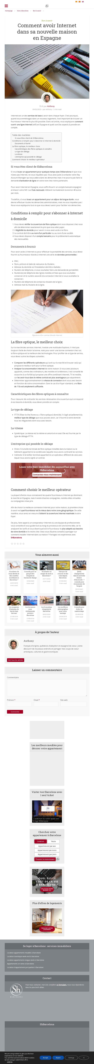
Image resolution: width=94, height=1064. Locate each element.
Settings (71, 1058)
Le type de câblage (22, 151)
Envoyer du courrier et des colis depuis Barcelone (63, 575)
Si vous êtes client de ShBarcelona (29, 138)
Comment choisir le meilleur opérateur (28, 159)
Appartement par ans (47, 846)
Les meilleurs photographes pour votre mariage (63, 610)
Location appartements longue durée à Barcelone (25, 960)
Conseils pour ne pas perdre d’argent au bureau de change (30, 575)
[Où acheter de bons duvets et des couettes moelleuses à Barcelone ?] (14, 565)
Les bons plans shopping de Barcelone (46, 609)
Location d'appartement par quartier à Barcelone (25, 967)
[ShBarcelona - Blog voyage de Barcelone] (47, 5)
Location (40, 841)
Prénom (11, 700)
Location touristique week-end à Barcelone (23, 956)
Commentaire (13, 677)
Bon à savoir (47, 20)
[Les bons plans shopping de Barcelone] (47, 600)
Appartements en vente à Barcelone (20, 964)
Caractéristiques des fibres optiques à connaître (33, 149)
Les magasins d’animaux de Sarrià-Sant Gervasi (14, 610)
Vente (53, 841)
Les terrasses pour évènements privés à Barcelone (30, 611)
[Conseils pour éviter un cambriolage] (79, 600)
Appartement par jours (47, 854)
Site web (64, 700)
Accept (45, 1058)
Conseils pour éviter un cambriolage (79, 609)
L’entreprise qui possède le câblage (28, 157)
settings (9, 1062)
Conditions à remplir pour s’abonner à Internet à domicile (36, 141)
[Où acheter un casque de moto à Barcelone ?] (47, 565)
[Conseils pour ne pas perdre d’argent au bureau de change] (30, 565)
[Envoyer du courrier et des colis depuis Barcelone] (63, 565)
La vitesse (18, 154)
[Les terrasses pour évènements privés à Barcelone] (30, 600)
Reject (58, 1058)
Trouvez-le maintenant (45, 859)
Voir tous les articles (15, 660)
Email (37, 700)
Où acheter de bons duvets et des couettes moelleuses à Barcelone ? (14, 576)
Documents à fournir (23, 143)
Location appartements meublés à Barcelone (24, 953)
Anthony (51, 106)
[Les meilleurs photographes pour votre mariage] (63, 600)
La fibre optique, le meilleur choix (26, 146)
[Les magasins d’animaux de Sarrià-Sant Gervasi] (14, 600)
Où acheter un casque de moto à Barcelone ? (46, 574)
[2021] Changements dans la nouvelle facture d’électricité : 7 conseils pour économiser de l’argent (79, 579)
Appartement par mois (47, 850)
